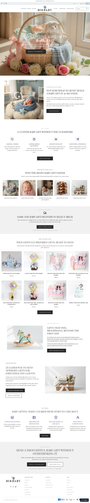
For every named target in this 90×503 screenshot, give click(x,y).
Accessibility (48, 480)
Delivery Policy (48, 482)
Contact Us (69, 480)
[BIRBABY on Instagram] (3, 3)
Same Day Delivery (70, 492)
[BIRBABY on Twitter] (6, 3)
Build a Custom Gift (35, 51)
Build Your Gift (45, 158)
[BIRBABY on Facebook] (1, 3)
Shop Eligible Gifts (45, 227)
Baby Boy (26, 482)
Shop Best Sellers (45, 312)
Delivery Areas (69, 489)
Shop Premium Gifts (56, 350)
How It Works (69, 494)
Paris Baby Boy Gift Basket (11, 273)
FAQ (67, 484)
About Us (68, 482)
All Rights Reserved (13, 499)
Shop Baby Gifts (56, 51)
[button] (56, 8)
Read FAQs (45, 435)
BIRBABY (8, 499)
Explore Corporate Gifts (15, 390)
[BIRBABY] (45, 9)
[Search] (87, 8)
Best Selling (27, 489)
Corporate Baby (28, 494)
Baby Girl (26, 484)
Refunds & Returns (49, 484)
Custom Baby (27, 480)
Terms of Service (49, 487)
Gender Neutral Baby (28, 487)
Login (82, 3)
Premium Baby (27, 492)
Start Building (54, 111)
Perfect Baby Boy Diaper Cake (78, 302)
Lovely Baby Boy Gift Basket (34, 273)
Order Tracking (70, 487)
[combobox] (82, 8)
